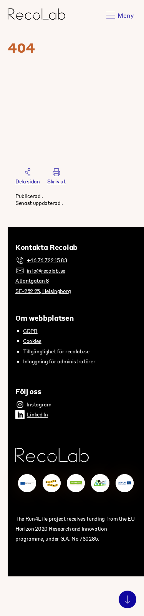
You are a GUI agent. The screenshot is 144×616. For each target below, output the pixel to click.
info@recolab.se (46, 270)
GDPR (30, 331)
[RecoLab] (36, 17)
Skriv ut (56, 181)
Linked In (37, 414)
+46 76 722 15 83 (47, 260)
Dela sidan (27, 181)
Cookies (32, 341)
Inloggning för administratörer (59, 361)
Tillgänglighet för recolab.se (56, 351)
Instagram (39, 404)
